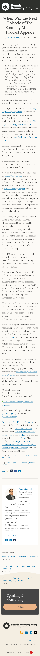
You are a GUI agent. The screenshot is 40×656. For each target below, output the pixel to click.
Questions (6, 457)
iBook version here (23, 428)
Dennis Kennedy (13, 37)
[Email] (26, 632)
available (22, 435)
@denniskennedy (9, 417)
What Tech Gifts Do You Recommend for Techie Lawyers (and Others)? (18, 579)
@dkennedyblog (9, 413)
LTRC (27, 456)
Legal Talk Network (13, 176)
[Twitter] (35, 632)
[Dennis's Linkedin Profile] (10, 540)
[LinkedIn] (31, 632)
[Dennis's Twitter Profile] (14, 540)
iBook (23, 438)
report (32, 463)
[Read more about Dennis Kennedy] (6, 540)
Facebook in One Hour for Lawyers (17, 422)
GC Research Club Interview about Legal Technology (18, 567)
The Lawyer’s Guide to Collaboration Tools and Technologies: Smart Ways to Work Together (19, 444)
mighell (17, 463)
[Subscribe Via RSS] (21, 632)
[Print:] (3, 471)
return (4, 465)
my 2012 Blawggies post (14, 188)
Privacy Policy (32, 640)
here (13, 337)
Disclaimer (21, 640)
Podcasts (33, 456)
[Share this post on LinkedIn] (19, 470)
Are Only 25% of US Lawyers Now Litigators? (20, 557)
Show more (10, 535)
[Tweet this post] (11, 470)
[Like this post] (15, 470)
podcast (25, 463)
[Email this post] (7, 470)
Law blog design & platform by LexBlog (18, 652)
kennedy (9, 463)
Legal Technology (17, 456)
